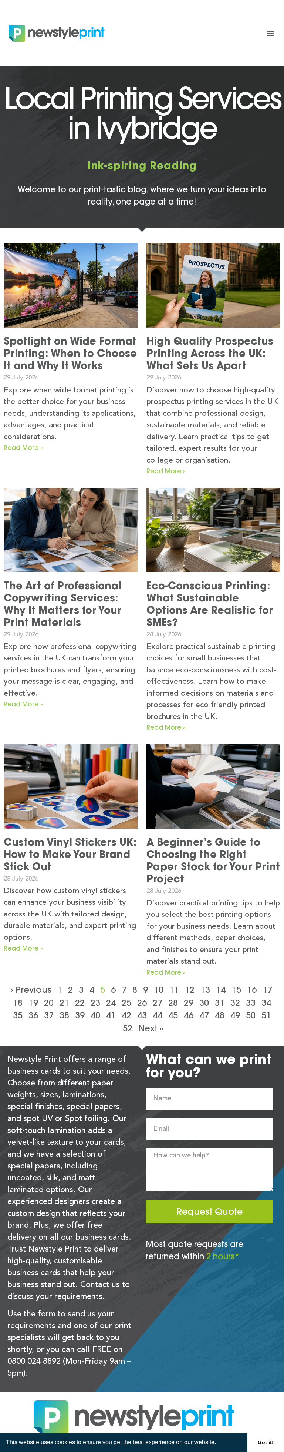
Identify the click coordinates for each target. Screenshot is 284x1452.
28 (173, 1002)
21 (64, 1002)
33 (251, 1002)
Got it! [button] (266, 1442)
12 (190, 989)
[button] (218, 1443)
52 (127, 1028)
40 (95, 1015)
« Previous (30, 989)
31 (219, 1002)
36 (33, 1015)
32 (235, 1002)
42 (126, 1015)
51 (266, 1015)
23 (95, 1002)
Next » (150, 1028)
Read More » (23, 447)
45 (173, 1015)
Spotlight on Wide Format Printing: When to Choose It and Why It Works (70, 353)
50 (251, 1015)
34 (266, 1002)
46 (188, 1015)
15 (236, 989)
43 (142, 1015)
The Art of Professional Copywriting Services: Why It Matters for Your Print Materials (62, 604)
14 (221, 989)
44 (157, 1015)
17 (267, 989)
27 (157, 1002)
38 (64, 1015)
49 (235, 1015)
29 (188, 1002)
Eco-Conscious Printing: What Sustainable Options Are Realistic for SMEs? (209, 604)
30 (204, 1002)
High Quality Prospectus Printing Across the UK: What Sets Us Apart (209, 353)
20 (49, 1002)
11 (174, 989)
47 (204, 1015)
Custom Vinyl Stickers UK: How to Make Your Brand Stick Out (70, 854)
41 (111, 1015)
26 (142, 1002)
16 (252, 989)
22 (80, 1002)
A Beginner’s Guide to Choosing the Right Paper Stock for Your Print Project (213, 860)
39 (80, 1015)
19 (33, 1002)
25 (126, 1002)
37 (49, 1015)
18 (18, 1002)
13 (205, 989)
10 (158, 989)
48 (219, 1015)
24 (111, 1002)
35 (18, 1015)
